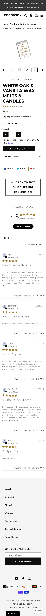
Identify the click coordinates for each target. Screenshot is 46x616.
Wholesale (9, 513)
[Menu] (41, 15)
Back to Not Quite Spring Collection (24, 187)
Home (5, 24)
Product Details (12, 156)
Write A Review (23, 226)
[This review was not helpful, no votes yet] (41, 295)
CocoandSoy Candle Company (26, 600)
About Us (9, 505)
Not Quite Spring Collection (23, 24)
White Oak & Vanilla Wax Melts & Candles (22, 28)
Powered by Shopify (23, 604)
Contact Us (10, 497)
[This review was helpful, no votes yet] (37, 295)
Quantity (7, 129)
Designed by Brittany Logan (23, 607)
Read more (7, 286)
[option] (12, 70)
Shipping (7, 117)
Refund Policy (11, 537)
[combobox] (34, 244)
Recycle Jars (11, 521)
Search (8, 489)
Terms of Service (13, 529)
